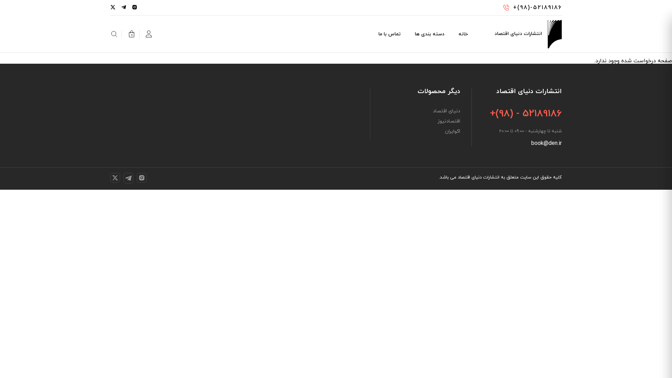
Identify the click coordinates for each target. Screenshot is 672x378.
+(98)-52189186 (537, 7)
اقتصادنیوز (449, 121)
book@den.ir (546, 143)
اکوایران (452, 131)
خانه (463, 34)
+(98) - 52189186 (526, 114)
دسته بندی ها (429, 34)
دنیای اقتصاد (446, 111)
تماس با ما (389, 34)
